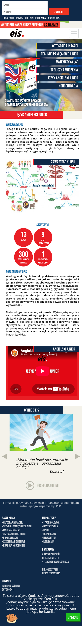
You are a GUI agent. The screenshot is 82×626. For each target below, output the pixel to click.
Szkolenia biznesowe (14, 541)
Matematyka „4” (67, 62)
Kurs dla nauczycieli (14, 545)
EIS (16, 33)
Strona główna (51, 522)
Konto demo (54, 17)
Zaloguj (58, 12)
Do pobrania (49, 534)
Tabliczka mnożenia (64, 70)
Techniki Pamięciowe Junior (59, 54)
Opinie (46, 530)
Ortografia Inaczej (65, 46)
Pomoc (19, 17)
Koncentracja (68, 86)
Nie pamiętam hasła (35, 17)
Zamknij (73, 617)
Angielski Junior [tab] (64, 349)
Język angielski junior (63, 78)
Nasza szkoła (50, 526)
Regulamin (8, 17)
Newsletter (49, 537)
